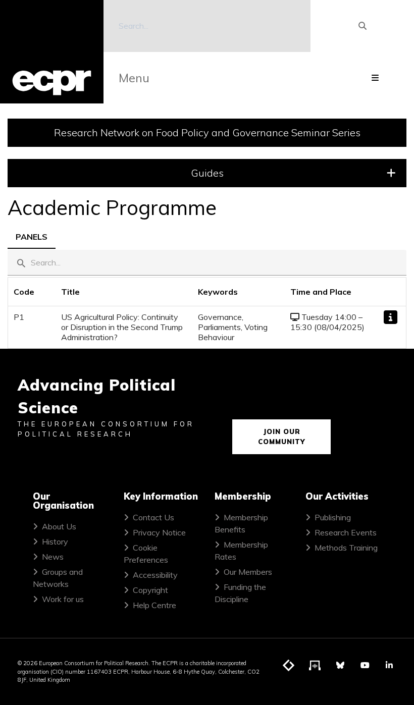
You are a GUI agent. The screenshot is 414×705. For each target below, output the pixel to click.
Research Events (346, 532)
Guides (207, 173)
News (53, 557)
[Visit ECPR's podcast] (315, 665)
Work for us (63, 599)
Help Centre (154, 605)
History (55, 541)
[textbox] (207, 263)
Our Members (248, 572)
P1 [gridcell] (19, 317)
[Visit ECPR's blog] (289, 665)
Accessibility (155, 575)
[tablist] (207, 236)
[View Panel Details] (390, 316)
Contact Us (153, 517)
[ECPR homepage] (52, 51)
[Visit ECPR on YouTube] (365, 665)
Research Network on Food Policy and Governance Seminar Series (207, 132)
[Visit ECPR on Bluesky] (340, 665)
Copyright (150, 590)
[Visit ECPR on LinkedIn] (389, 665)
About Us (59, 526)
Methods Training (346, 548)
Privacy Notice (159, 532)
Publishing (333, 517)
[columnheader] (31, 292)
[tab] (32, 236)
